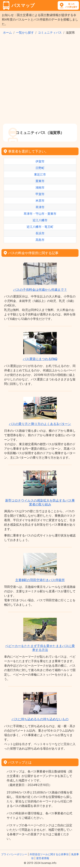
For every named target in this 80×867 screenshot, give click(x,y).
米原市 (40, 200)
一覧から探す (25, 32)
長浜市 (40, 233)
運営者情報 (42, 858)
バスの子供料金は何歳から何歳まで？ (40, 289)
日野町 (40, 168)
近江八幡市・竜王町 (40, 227)
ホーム (7, 32)
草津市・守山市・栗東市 (40, 213)
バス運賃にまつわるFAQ (40, 359)
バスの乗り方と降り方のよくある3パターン (40, 424)
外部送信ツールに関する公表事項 (49, 854)
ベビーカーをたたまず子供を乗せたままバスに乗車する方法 (40, 648)
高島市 (40, 240)
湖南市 (40, 187)
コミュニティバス (50, 32)
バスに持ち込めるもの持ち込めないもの (40, 719)
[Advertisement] (40, 81)
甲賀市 (40, 194)
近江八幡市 (40, 220)
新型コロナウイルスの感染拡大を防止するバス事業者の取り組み (40, 502)
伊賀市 (40, 161)
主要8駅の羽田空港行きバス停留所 (40, 580)
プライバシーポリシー (14, 854)
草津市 (40, 207)
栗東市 (40, 181)
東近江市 (40, 174)
